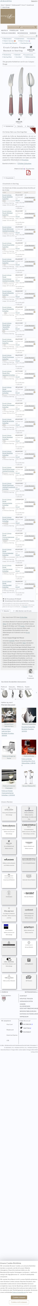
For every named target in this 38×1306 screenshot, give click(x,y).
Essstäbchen (31, 38)
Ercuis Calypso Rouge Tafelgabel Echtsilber (7, 213)
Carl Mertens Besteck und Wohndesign (8, 965)
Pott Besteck (9, 896)
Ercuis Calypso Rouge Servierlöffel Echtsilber (8, 421)
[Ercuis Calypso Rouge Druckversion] (28, 174)
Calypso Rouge (5, 7)
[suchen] (37, 36)
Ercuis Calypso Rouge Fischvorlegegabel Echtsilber (7, 552)
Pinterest (27, 1032)
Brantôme (25, 160)
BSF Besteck (29, 980)
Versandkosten (26, 1001)
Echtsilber (23, 617)
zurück (4, 992)
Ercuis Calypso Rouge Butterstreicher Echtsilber (7, 390)
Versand (17, 200)
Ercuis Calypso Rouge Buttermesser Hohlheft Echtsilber (8, 469)
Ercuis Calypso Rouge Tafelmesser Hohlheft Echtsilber (8, 229)
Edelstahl (17, 55)
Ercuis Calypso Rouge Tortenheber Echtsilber (8, 519)
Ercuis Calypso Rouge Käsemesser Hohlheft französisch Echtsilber (8, 486)
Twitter (26, 1028)
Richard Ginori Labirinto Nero (8, 725)
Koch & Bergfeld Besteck (29, 863)
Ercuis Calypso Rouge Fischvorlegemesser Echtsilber (8, 536)
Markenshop (7, 55)
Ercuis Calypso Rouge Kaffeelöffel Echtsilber (8, 293)
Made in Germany (8, 41)
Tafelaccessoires (30, 57)
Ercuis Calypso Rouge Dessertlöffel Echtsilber (8, 245)
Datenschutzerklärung (28, 1014)
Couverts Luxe (30, 5)
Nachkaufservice (26, 43)
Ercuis (23, 5)
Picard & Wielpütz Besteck (9, 947)
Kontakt (23, 996)
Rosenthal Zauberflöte (29, 724)
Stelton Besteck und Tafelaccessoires (29, 931)
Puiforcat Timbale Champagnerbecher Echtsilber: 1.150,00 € (8, 793)
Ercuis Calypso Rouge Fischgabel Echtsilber (7, 341)
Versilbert (19, 57)
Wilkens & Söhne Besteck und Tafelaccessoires (9, 864)
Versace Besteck (29, 947)
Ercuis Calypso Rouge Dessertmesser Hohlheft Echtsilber (8, 277)
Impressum (24, 1016)
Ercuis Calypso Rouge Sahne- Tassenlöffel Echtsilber (6, 326)
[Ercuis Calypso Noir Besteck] (1, 594)
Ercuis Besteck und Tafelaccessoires (9, 847)
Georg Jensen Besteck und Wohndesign (9, 814)
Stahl (24, 643)
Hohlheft (12, 641)
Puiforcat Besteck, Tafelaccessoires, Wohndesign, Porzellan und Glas (29, 816)
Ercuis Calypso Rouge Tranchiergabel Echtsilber (6, 584)
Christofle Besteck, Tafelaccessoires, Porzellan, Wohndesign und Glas (29, 832)
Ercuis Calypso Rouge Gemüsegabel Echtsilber (8, 405)
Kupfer (22, 626)
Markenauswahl (16, 5)
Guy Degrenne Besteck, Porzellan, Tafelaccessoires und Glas (9, 916)
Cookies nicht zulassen (19, 1302)
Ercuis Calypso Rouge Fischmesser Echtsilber (8, 357)
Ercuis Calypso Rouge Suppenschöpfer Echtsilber (7, 502)
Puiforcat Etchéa (29, 756)
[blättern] (1, 692)
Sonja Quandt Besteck (9, 880)
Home (2, 5)
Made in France (24, 41)
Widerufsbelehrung (28, 1011)
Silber (4, 624)
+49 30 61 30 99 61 (6, 1)
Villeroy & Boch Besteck (9, 980)
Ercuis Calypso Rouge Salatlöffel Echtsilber (7, 453)
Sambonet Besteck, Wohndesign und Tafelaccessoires (29, 916)
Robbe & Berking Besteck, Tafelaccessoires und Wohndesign (8, 832)
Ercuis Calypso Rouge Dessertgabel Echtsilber (8, 261)
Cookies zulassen (19, 1297)
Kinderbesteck (19, 38)
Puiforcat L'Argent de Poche (9, 757)
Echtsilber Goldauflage (24, 163)
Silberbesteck (7, 38)
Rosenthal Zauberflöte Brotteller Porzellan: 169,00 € (28, 729)
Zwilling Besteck (29, 964)
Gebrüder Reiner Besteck (29, 880)
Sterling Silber (7, 57)
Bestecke (8, 5)
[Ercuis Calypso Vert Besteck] (37, 594)
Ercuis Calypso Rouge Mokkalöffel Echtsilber (8, 309)
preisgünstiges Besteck (10, 43)
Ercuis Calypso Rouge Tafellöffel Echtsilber (7, 197)
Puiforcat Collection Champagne (9, 787)
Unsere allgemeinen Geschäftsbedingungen (28, 1006)
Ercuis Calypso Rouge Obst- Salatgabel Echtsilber (8, 373)
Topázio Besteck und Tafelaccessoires (29, 847)
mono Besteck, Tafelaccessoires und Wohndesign (9, 932)
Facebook (27, 1024)
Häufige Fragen (26, 998)
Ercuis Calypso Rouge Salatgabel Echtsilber (7, 437)
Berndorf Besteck (28, 896)
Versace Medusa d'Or (29, 786)
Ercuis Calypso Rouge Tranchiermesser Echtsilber (7, 568)
